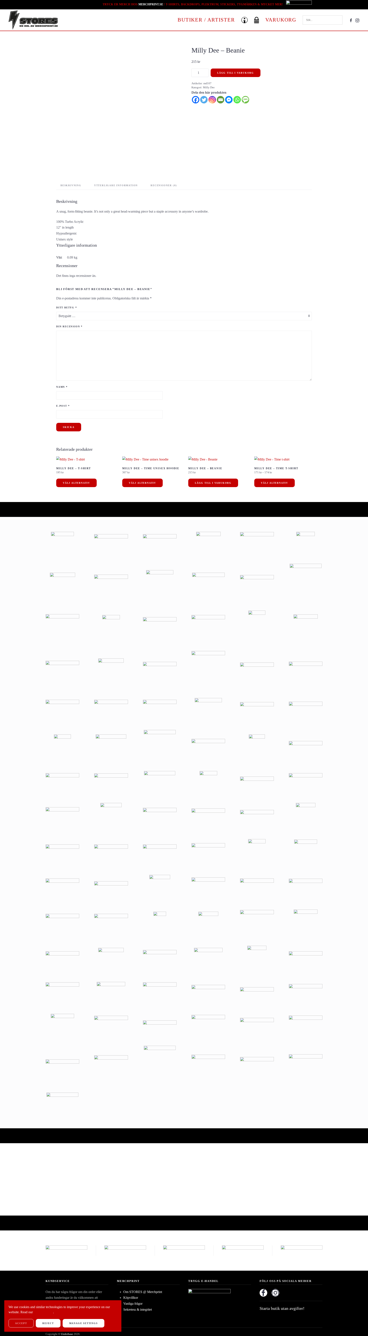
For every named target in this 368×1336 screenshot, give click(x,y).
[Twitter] (204, 99)
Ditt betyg (66, 307)
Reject (48, 1323)
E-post (63, 406)
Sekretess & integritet (137, 1309)
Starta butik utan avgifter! (282, 1308)
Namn (62, 387)
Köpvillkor (130, 1297)
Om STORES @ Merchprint (142, 1292)
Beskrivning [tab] (70, 185)
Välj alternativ (76, 483)
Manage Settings (83, 1323)
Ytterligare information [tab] (116, 185)
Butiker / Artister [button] (206, 20)
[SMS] (245, 99)
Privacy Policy (43, 1312)
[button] (244, 20)
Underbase (67, 1334)
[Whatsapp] (237, 99)
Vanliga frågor (132, 1303)
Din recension (69, 326)
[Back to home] (33, 20)
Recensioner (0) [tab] (164, 185)
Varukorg (280, 20)
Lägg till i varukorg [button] (213, 483)
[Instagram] (212, 99)
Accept (21, 1323)
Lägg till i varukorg (235, 73)
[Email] (220, 99)
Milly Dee (209, 87)
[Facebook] (195, 99)
